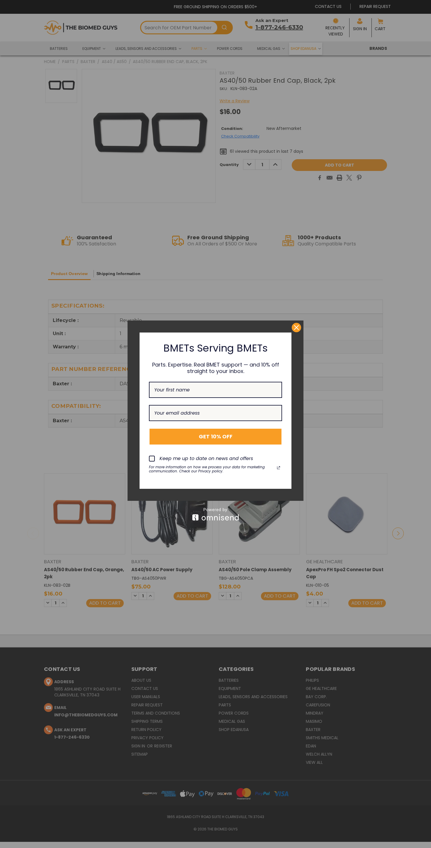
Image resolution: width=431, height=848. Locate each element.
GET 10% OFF (216, 436)
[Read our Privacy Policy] (278, 467)
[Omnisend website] (215, 514)
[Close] (296, 327)
